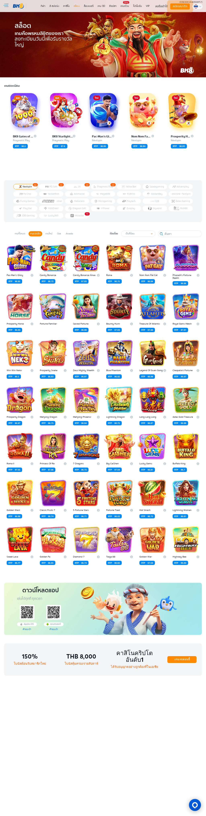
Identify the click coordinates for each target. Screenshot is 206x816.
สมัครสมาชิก (180, 6)
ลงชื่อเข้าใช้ (161, 6)
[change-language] (198, 6)
